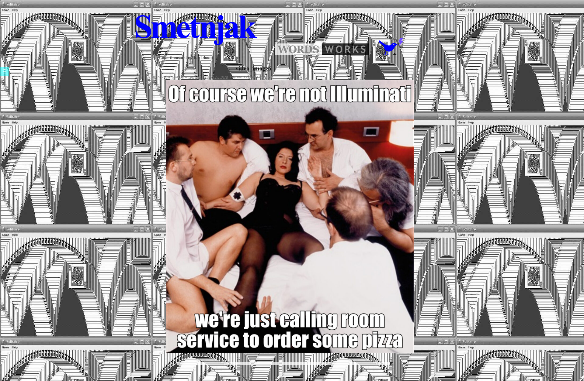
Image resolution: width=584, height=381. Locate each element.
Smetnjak (164, 76)
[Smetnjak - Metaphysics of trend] (298, 53)
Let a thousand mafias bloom (183, 57)
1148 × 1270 (255, 77)
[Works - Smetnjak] (345, 53)
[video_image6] (290, 216)
